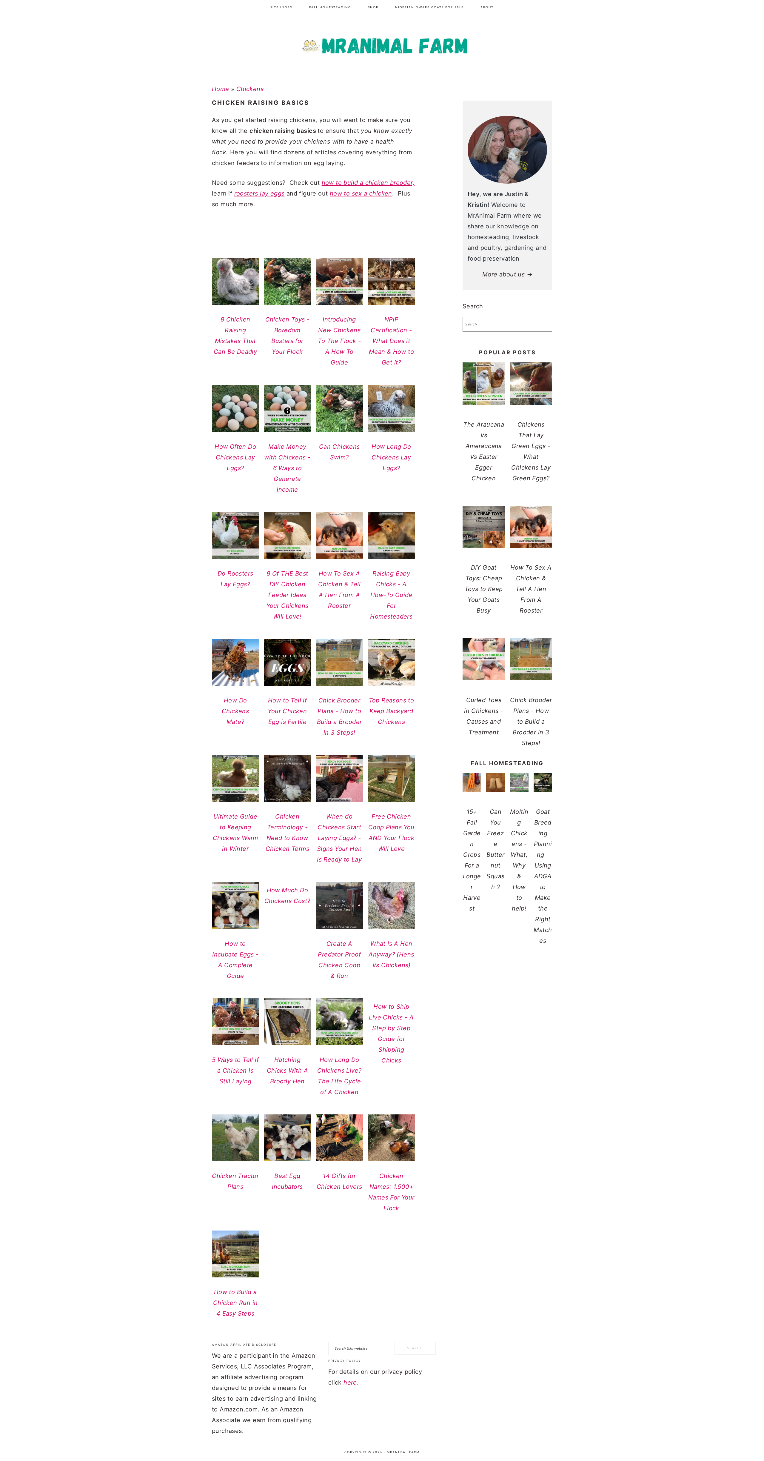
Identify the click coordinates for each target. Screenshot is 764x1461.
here (350, 1382)
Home (220, 89)
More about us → (507, 274)
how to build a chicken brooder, (368, 182)
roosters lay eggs (259, 193)
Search (473, 306)
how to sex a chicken (361, 193)
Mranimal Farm (382, 47)
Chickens (250, 89)
